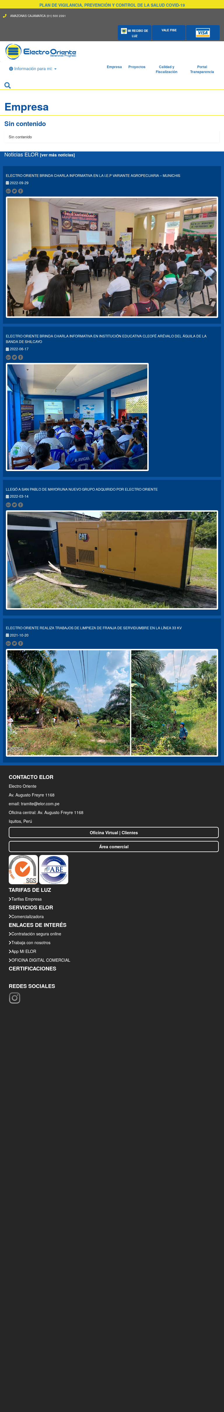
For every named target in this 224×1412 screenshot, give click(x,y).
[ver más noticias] (57, 155)
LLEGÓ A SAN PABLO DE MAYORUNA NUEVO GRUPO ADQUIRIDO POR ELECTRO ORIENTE (82, 489)
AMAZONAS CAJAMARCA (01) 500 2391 (38, 16)
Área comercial (114, 846)
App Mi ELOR (23, 951)
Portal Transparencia (202, 69)
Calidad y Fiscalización (166, 69)
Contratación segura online (36, 934)
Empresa (114, 66)
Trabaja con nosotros (30, 942)
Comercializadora (27, 916)
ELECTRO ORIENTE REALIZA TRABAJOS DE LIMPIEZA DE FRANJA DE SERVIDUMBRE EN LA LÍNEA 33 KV (94, 627)
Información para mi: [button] (33, 68)
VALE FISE (169, 30)
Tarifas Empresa (26, 899)
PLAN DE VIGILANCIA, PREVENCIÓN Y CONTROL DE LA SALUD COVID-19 (112, 5)
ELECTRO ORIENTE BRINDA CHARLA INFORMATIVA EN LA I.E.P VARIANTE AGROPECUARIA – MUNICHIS (93, 175)
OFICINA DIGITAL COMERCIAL (40, 960)
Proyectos (137, 66)
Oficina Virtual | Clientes (114, 832)
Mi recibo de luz (137, 33)
